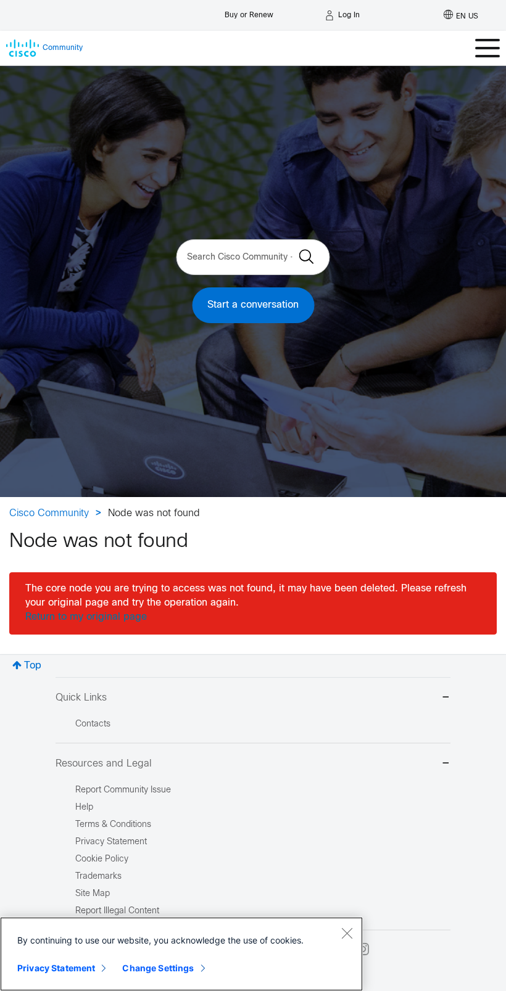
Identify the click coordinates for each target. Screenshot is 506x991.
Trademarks (98, 877)
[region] (181, 954)
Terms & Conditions (113, 825)
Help (84, 808)
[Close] (347, 933)
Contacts (92, 724)
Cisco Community (49, 513)
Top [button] (32, 665)
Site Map (92, 894)
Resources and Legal (104, 763)
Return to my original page (86, 617)
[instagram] (363, 949)
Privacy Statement (56, 968)
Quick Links (81, 697)
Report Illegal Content (117, 911)
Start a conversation (253, 305)
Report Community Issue (123, 790)
